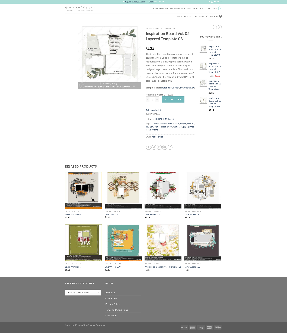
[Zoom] (82, 85)
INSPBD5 (150, 127)
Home (155, 8)
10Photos (155, 123)
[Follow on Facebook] (209, 2)
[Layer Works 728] (202, 190)
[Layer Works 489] (83, 190)
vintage (155, 130)
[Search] (207, 16)
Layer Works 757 (152, 214)
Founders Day (187, 87)
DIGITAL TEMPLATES (165, 28)
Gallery (169, 8)
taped (148, 130)
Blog (189, 8)
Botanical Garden (170, 87)
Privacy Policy (112, 304)
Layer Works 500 (112, 266)
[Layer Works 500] (123, 242)
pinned (191, 127)
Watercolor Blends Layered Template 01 (163, 266)
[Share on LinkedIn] (170, 147)
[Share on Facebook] (148, 147)
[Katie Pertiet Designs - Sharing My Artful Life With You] (80, 8)
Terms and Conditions (116, 309)
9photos (163, 123)
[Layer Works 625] (202, 242)
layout (169, 127)
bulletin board (173, 123)
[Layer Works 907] (123, 190)
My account (111, 315)
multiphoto (177, 127)
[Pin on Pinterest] (164, 147)
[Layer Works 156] (83, 242)
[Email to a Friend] (159, 147)
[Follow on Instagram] (212, 2)
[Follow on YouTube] (220, 2)
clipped (183, 123)
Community (179, 8)
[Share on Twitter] (153, 147)
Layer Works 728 (192, 214)
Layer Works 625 (192, 266)
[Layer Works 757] (163, 190)
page (185, 127)
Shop (161, 8)
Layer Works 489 (73, 214)
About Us (197, 8)
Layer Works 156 (73, 266)
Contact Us (111, 298)
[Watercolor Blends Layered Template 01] (163, 242)
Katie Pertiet (160, 127)
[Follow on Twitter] (215, 2)
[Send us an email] (218, 2)
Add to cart (173, 99)
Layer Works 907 (112, 214)
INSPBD (190, 123)
